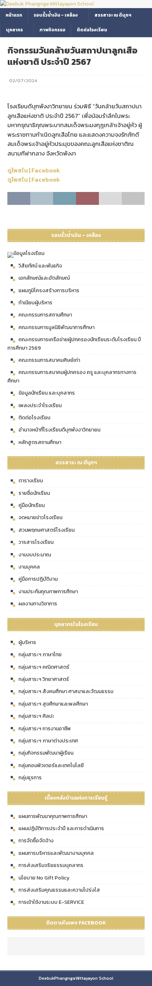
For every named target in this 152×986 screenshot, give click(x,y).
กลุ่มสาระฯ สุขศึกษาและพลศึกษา (53, 704)
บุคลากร (14, 30)
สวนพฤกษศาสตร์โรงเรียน (46, 530)
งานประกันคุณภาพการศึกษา (48, 591)
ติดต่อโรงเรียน (92, 30)
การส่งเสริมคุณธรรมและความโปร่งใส (59, 890)
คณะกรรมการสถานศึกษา (45, 315)
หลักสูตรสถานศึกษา (39, 442)
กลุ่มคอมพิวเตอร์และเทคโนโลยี (51, 765)
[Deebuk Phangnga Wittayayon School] (47, 4)
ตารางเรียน (30, 481)
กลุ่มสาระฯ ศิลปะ (36, 716)
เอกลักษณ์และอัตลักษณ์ (44, 278)
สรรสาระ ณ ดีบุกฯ (112, 15)
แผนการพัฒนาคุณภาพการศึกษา (52, 816)
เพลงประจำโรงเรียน (40, 405)
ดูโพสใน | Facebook (33, 170)
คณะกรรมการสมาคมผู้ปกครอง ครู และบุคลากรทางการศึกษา (72, 376)
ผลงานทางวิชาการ (37, 604)
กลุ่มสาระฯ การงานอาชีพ (44, 728)
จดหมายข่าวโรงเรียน (40, 517)
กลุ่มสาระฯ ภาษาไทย (40, 654)
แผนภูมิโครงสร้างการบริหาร (48, 290)
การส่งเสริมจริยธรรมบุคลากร (50, 865)
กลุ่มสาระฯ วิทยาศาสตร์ (43, 679)
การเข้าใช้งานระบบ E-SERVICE (51, 902)
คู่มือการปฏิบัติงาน (38, 579)
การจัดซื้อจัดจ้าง (35, 841)
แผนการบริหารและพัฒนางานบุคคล (56, 853)
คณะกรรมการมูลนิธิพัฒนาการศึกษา (56, 327)
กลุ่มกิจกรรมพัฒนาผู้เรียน (45, 753)
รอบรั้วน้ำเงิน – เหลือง (56, 15)
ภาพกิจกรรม (52, 30)
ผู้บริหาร (27, 642)
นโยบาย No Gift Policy (43, 878)
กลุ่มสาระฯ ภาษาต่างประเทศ (48, 741)
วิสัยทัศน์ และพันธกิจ (40, 266)
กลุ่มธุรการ (30, 778)
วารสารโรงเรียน (35, 542)
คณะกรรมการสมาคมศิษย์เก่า (49, 360)
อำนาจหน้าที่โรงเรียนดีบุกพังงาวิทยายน (59, 430)
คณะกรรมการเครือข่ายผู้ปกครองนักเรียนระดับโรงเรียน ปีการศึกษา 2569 (74, 344)
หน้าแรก (14, 15)
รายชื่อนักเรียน (34, 493)
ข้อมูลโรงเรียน (28, 253)
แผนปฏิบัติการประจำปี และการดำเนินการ (61, 828)
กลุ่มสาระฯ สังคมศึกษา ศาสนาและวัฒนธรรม (65, 691)
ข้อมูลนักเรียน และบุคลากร (46, 393)
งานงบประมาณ (34, 555)
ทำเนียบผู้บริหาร (35, 303)
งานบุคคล (29, 567)
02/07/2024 (23, 80)
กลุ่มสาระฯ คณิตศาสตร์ (43, 667)
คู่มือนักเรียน (31, 505)
